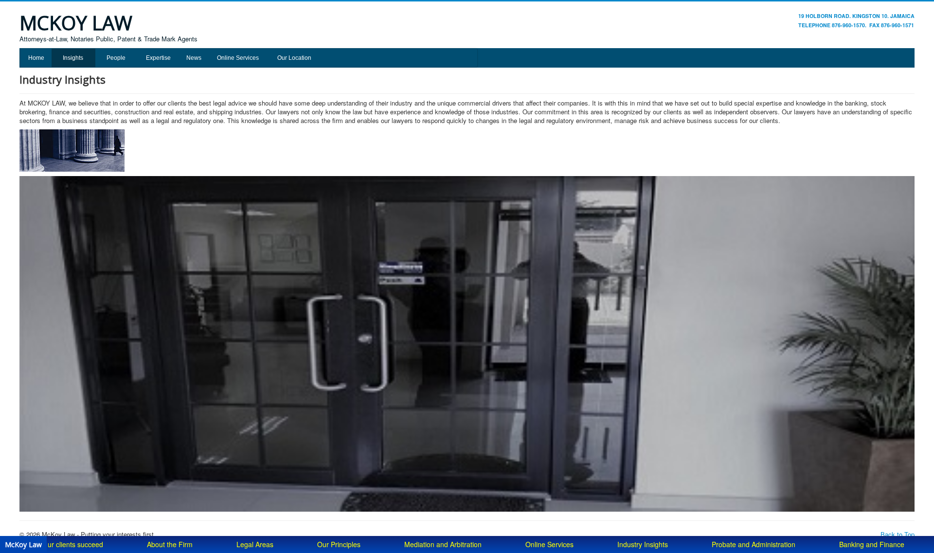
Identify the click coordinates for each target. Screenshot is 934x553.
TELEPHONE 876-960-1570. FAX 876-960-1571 (856, 25)
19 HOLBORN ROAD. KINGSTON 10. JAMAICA (856, 15)
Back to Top (897, 534)
